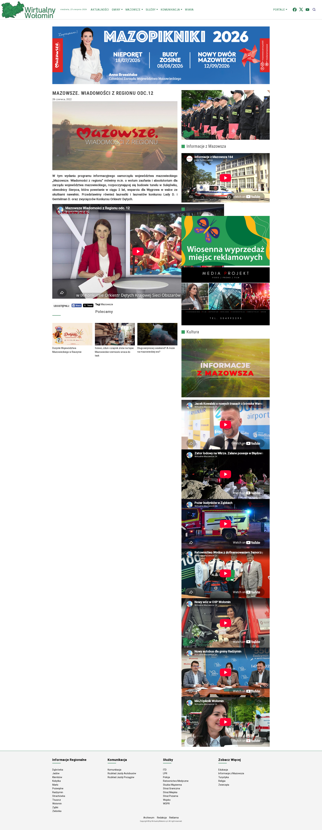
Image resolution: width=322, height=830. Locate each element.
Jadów (56, 773)
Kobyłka (56, 781)
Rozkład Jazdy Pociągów (121, 777)
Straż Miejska (170, 792)
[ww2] (225, 241)
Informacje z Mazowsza (231, 773)
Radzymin (57, 792)
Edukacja (223, 769)
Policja (166, 777)
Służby (151, 9)
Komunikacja (170, 9)
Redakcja (162, 817)
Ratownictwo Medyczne (176, 781)
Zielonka (56, 811)
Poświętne (57, 788)
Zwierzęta (223, 784)
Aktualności (100, 9)
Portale (279, 9)
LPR (165, 773)
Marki (55, 784)
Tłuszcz (56, 800)
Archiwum (148, 817)
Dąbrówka (57, 769)
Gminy (116, 9)
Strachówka (58, 796)
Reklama (174, 817)
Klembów (57, 777)
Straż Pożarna (170, 796)
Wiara (189, 9)
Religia (221, 781)
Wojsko (167, 800)
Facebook (295, 9)
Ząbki (55, 807)
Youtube (307, 9)
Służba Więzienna (172, 784)
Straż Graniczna (171, 788)
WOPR (166, 803)
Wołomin (57, 803)
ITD (165, 769)
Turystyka (223, 777)
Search (314, 9)
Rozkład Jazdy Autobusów (122, 773)
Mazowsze (133, 9)
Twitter (301, 9)
